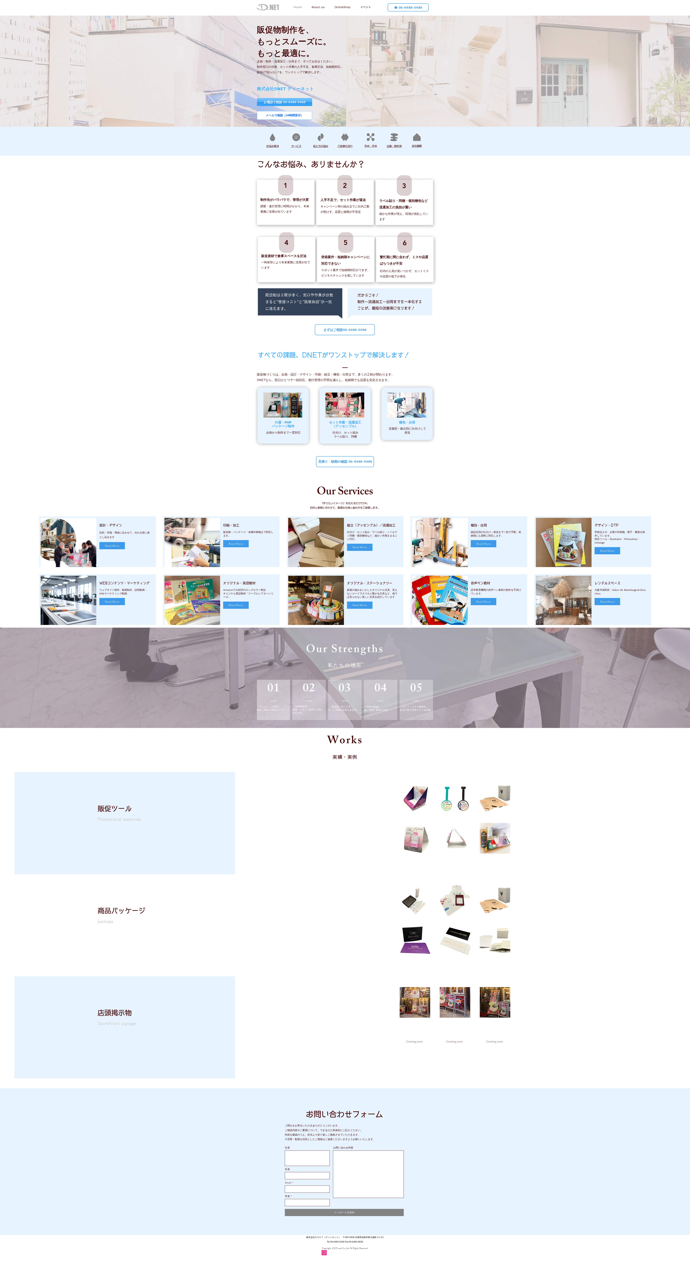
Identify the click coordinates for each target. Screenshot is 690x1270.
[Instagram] (324, 1252)
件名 (287, 1196)
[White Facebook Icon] (330, 1252)
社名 (287, 1147)
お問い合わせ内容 (343, 1147)
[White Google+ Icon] (343, 1252)
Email (288, 1182)
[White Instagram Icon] (349, 1252)
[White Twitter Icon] (336, 1252)
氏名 (287, 1169)
